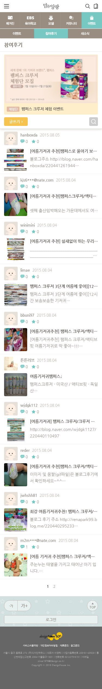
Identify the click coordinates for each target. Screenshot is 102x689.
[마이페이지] (96, 6)
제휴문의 (64, 645)
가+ (24, 605)
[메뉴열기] (6, 6)
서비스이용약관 (30, 645)
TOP (92, 605)
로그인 (51, 619)
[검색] (87, 6)
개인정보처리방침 (49, 645)
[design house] (51, 6)
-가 (11, 606)
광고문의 (75, 645)
